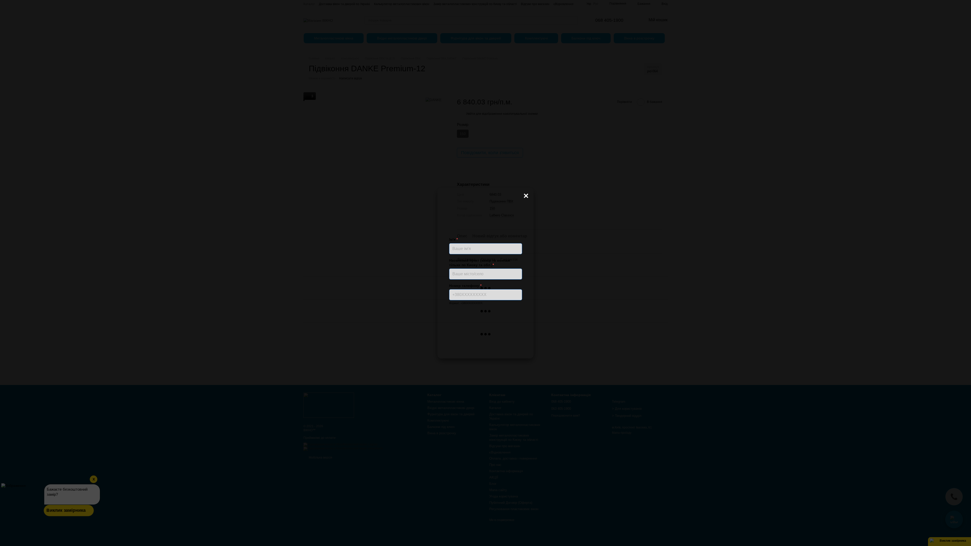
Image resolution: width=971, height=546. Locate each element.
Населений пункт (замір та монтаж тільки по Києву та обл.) (479, 262)
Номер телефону (465, 286)
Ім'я (453, 239)
